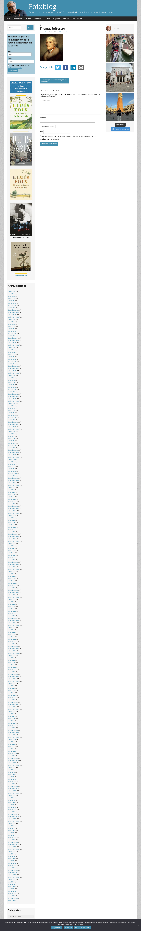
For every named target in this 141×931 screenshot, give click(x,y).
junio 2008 (11, 800)
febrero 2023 (12, 389)
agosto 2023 (12, 375)
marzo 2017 (12, 555)
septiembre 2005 (13, 877)
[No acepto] (138, 925)
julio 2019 (11, 490)
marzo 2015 (12, 611)
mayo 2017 (11, 550)
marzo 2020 (12, 471)
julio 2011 (11, 714)
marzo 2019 (12, 499)
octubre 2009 (12, 763)
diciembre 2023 (13, 366)
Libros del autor (77, 19)
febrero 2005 (12, 893)
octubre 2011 (12, 707)
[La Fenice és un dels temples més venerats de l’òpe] (120, 77)
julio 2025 (11, 322)
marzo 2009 (12, 779)
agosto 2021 (12, 431)
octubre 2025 (12, 315)
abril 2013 (11, 665)
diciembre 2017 (13, 534)
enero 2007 (11, 840)
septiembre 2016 (13, 569)
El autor (66, 19)
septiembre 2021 (13, 429)
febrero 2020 (12, 473)
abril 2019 (11, 497)
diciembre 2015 (13, 590)
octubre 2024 (12, 343)
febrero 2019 (12, 501)
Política (28, 19)
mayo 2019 (11, 494)
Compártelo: (47, 67)
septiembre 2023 (13, 373)
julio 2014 (11, 630)
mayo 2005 (11, 886)
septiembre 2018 (13, 513)
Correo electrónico (47, 126)
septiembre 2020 (13, 457)
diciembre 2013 (13, 646)
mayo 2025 (11, 326)
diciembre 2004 (13, 898)
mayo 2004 (11, 900)
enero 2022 (11, 420)
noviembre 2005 (13, 872)
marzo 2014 (12, 639)
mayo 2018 (11, 522)
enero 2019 (11, 504)
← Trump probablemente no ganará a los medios (54, 80)
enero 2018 (11, 532)
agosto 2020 (12, 459)
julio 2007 (11, 826)
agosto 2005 (12, 879)
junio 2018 (11, 520)
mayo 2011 (11, 718)
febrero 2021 (12, 445)
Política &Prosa (21, 275)
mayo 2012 (11, 690)
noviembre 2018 (13, 508)
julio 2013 (11, 658)
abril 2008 (11, 805)
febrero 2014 (12, 641)
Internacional (17, 19)
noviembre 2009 (13, 760)
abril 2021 (11, 441)
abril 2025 (11, 329)
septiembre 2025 (13, 317)
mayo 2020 (11, 466)
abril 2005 (11, 889)
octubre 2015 (12, 595)
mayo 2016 (11, 578)
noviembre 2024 (13, 340)
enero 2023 (11, 392)
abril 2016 (11, 581)
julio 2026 (11, 294)
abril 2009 (11, 777)
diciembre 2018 (13, 506)
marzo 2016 (12, 583)
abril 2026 (11, 301)
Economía (38, 19)
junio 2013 (11, 660)
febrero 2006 (12, 865)
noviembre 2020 (13, 452)
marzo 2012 (12, 695)
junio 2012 (11, 688)
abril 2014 (11, 637)
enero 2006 (11, 868)
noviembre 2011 (13, 704)
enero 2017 (11, 560)
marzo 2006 (12, 863)
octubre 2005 (12, 875)
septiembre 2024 (13, 345)
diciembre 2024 (13, 338)
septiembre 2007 (13, 821)
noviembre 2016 (13, 564)
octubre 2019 (12, 483)
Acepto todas (56, 928)
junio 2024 (11, 352)
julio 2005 (11, 882)
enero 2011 (11, 728)
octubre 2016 (12, 567)
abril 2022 (11, 413)
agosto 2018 (12, 515)
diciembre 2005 (13, 870)
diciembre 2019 (13, 478)
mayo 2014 (11, 634)
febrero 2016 (12, 585)
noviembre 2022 (13, 396)
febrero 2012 (12, 697)
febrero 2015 (12, 613)
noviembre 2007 (13, 816)
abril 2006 (11, 861)
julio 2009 (11, 770)
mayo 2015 (11, 606)
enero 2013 (11, 672)
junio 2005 (11, 884)
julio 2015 (11, 602)
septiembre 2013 (13, 653)
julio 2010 (11, 742)
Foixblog (42, 7)
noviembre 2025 (13, 312)
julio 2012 (11, 686)
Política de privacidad (82, 928)
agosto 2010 (12, 739)
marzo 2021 (12, 443)
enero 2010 (11, 756)
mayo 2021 (11, 438)
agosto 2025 (12, 319)
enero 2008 (11, 812)
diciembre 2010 (13, 730)
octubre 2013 (12, 651)
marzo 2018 (12, 527)
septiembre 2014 (13, 625)
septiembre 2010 (13, 737)
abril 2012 (11, 693)
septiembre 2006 (13, 849)
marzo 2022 (12, 415)
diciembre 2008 (13, 786)
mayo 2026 (11, 298)
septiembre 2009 (13, 765)
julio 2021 (11, 434)
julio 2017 (11, 546)
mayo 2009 (11, 774)
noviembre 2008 (13, 788)
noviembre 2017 (13, 536)
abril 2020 (11, 469)
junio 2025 (11, 324)
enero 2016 (11, 588)
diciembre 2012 (13, 674)
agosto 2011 (12, 711)
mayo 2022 (11, 410)
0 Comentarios (63, 32)
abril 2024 (11, 357)
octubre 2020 (12, 455)
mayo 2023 (11, 382)
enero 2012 (11, 700)
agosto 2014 (12, 627)
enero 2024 (11, 364)
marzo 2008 (12, 807)
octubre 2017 (12, 539)
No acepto (68, 928)
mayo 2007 (11, 830)
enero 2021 (11, 448)
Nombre (43, 117)
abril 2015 (11, 609)
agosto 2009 (12, 767)
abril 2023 (11, 385)
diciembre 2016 (13, 562)
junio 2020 (11, 464)
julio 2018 (11, 518)
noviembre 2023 (13, 368)
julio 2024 (11, 350)
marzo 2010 (12, 751)
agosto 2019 (12, 487)
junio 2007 (11, 828)
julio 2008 (11, 798)
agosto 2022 (12, 403)
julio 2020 (11, 462)
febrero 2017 (12, 557)
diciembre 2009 (13, 758)
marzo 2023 (12, 387)
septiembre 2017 (13, 541)
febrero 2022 (12, 417)
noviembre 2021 (13, 424)
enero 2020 (11, 476)
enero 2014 (11, 644)
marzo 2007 (12, 835)
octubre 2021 (12, 427)
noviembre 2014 (13, 620)
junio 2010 (11, 744)
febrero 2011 (12, 725)
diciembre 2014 (13, 618)
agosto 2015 (12, 599)
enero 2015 (11, 616)
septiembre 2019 (13, 485)
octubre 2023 (12, 371)
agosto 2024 (12, 347)
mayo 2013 (11, 662)
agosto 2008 (12, 795)
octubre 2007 (12, 819)
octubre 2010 (12, 735)
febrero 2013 (12, 669)
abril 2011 (11, 721)
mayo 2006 (11, 858)
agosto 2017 (12, 543)
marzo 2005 (12, 891)
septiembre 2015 (13, 597)
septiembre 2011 (13, 709)
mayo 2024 (11, 354)
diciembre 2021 (13, 422)
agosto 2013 (12, 655)
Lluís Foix (45, 32)
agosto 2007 (12, 823)
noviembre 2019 (13, 480)
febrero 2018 (12, 529)
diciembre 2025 (13, 310)
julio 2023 (11, 378)
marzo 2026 (12, 303)
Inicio (8, 19)
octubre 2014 (12, 623)
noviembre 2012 (13, 676)
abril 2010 (11, 749)
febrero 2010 (12, 753)
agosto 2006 (12, 851)
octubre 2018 (12, 511)
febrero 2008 (12, 809)
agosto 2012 (12, 683)
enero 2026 (11, 308)
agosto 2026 (12, 291)
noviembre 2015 (13, 592)
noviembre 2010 (13, 732)
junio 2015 (11, 604)
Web (41, 132)
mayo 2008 (11, 802)
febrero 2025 (12, 333)
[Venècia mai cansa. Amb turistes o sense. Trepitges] (120, 107)
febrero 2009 (12, 781)
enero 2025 (11, 336)
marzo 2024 (12, 359)
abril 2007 (11, 833)
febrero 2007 (12, 837)
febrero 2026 (12, 305)
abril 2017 (11, 553)
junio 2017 (11, 548)
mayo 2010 (11, 746)
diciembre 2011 (13, 702)
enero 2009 (11, 784)
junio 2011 (11, 716)
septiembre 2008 (13, 793)
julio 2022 (11, 406)
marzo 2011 (12, 723)
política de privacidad (15, 68)
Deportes (56, 19)
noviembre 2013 (13, 648)
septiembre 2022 (13, 401)
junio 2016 (11, 576)
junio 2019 (11, 492)
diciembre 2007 (13, 814)
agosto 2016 (12, 571)
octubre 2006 (12, 847)
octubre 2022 (12, 399)
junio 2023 (11, 380)
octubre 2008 (12, 791)
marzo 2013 (12, 667)
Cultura (47, 19)
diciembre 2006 (13, 842)
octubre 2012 (12, 679)
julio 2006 (11, 854)
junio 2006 (11, 856)
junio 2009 (11, 772)
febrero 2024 (12, 361)
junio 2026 (11, 296)
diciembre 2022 (13, 394)
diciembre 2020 (13, 450)
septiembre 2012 (13, 681)
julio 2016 (11, 574)
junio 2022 (11, 408)
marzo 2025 (12, 331)
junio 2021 (11, 436)
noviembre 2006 (13, 844)
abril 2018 (11, 525)
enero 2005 (11, 896)
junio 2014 (11, 632)
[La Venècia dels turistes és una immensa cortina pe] (120, 48)
